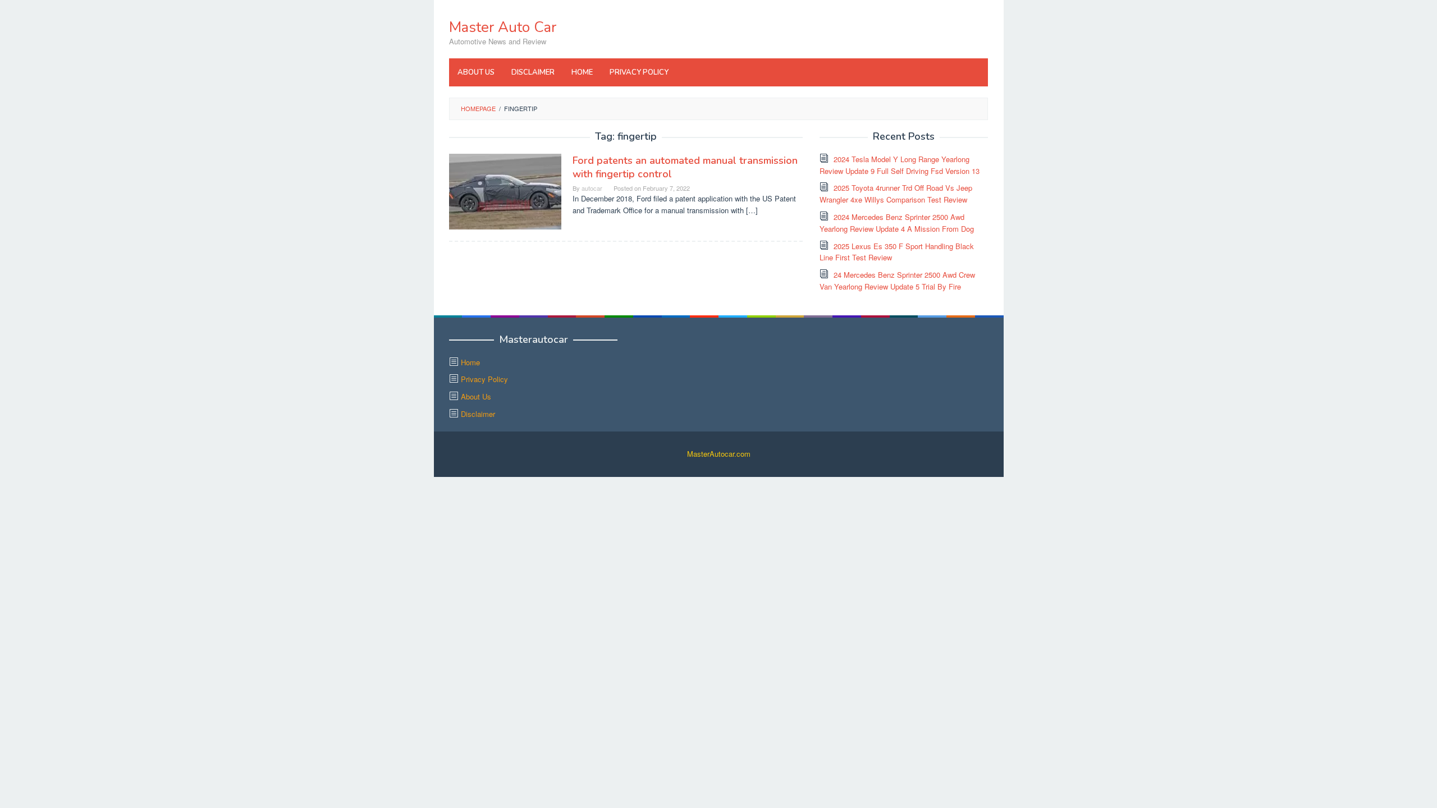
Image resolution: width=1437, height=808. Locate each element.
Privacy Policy (484, 379)
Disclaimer (478, 413)
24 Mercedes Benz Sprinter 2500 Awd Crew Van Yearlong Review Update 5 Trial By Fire (897, 280)
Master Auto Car (502, 27)
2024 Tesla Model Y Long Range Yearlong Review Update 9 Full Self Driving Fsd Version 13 (900, 165)
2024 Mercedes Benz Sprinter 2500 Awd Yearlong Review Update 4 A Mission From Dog (897, 223)
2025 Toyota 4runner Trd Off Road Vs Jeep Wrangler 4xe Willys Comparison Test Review (896, 193)
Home (470, 362)
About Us (476, 396)
